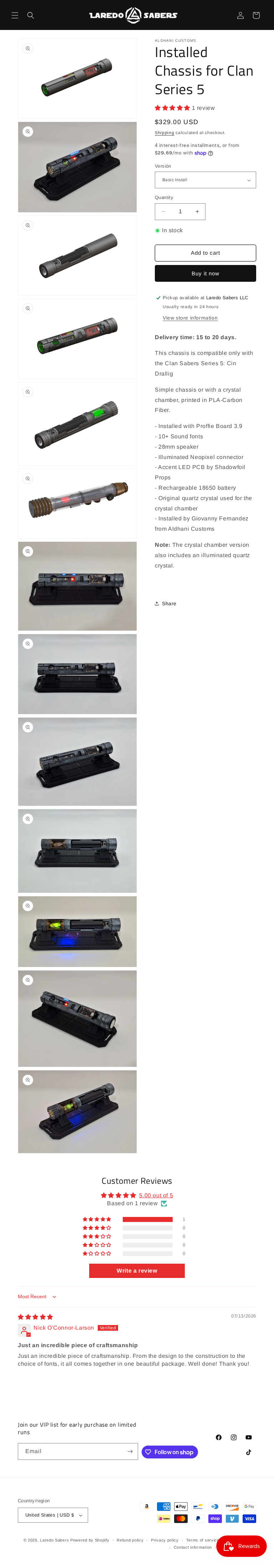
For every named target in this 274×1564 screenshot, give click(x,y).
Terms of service (202, 1540)
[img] (35, 1317)
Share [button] (169, 603)
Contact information (193, 1547)
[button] (15, 15)
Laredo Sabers (54, 1540)
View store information (190, 318)
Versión (163, 166)
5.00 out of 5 (156, 1195)
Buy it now (205, 273)
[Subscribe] (130, 1451)
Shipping (164, 132)
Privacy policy (165, 1540)
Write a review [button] (137, 1271)
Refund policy (130, 1540)
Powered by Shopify (90, 1540)
